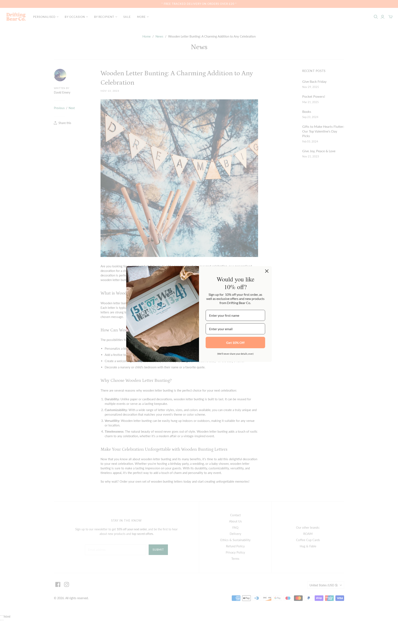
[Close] (267, 271)
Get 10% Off (235, 342)
